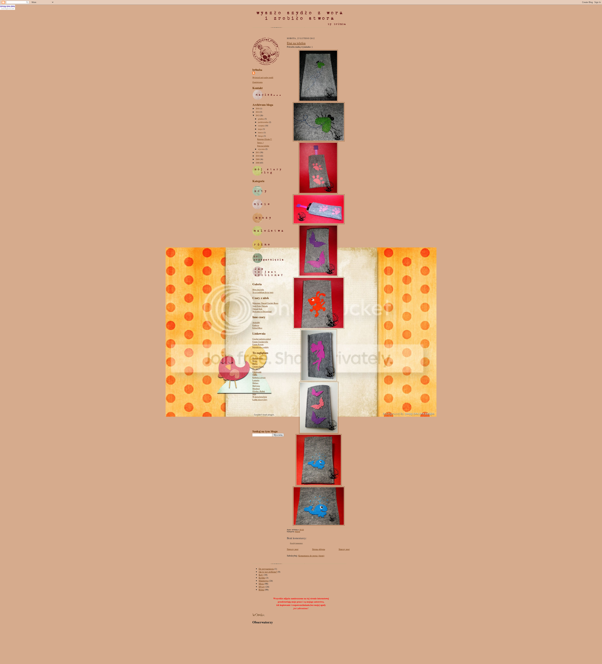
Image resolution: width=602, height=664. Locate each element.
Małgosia (256, 385)
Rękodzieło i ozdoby (260, 347)
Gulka (254, 374)
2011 (258, 152)
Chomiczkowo (258, 366)
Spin (254, 394)
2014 (258, 112)
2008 (258, 162)
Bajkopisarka (257, 358)
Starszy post (344, 549)
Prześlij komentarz (296, 543)
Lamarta (255, 380)
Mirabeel (256, 388)
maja (260, 129)
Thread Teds (257, 308)
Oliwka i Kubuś (258, 391)
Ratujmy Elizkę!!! (264, 139)
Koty (261, 574)
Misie (261, 583)
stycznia (261, 149)
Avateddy (256, 322)
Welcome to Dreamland (262, 311)
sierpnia (261, 125)
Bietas (255, 363)
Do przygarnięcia (266, 568)
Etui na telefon (263, 145)
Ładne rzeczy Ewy (259, 399)
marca (261, 132)
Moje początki (258, 289)
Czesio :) (256, 369)
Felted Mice (257, 328)
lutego (261, 136)
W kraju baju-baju (259, 396)
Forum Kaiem (258, 344)
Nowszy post (292, 549)
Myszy (262, 586)
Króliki (262, 577)
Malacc (255, 383)
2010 (258, 156)
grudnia (261, 119)
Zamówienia (257, 82)
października (263, 122)
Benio (254, 361)
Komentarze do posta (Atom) (311, 555)
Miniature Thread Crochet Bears (265, 303)
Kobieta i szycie (259, 377)
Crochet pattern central (261, 339)
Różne (297, 532)
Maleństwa (263, 580)
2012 (258, 115)
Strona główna (318, 549)
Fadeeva (255, 325)
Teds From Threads (260, 306)
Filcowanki (256, 372)
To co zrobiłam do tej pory (262, 292)
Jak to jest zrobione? (268, 571)
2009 (258, 159)
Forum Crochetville (260, 341)
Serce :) (260, 142)
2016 (258, 108)
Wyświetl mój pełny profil (262, 77)
